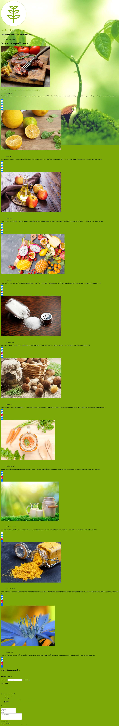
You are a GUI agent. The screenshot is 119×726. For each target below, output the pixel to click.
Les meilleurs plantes (9, 690)
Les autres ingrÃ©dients (10, 687)
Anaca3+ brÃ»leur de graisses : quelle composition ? (23, 698)
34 (16, 466)
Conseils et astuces (8, 686)
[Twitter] (59, 103)
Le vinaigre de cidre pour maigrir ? (15, 215)
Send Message (4, 721)
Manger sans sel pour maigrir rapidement (18, 339)
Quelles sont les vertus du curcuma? (16, 585)
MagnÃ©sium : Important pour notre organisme (21, 463)
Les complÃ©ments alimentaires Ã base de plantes (17, 689)
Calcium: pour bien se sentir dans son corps (19, 523)
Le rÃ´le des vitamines (19, 697)
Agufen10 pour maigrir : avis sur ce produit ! (32, 700)
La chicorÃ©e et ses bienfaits (13, 649)
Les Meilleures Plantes (13, 30)
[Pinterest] (59, 106)
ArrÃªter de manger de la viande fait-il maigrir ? (21, 90)
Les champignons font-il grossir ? (14, 401)
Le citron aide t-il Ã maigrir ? (13, 153)
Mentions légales (31, 724)
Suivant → (5, 673)
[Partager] (59, 108)
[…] (3, 97)
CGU (24, 724)
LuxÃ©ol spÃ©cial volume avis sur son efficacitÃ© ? (23, 701)
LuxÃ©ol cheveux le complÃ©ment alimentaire (22, 702)
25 (16, 527)
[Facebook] (59, 100)
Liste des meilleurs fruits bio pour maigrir (18, 277)
